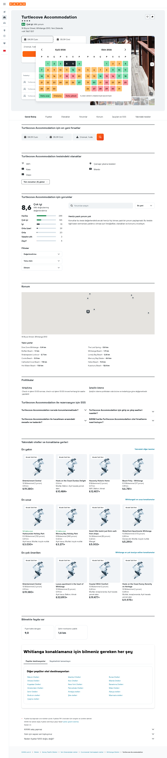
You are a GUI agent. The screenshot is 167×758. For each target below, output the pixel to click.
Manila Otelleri (115, 681)
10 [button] (60, 70)
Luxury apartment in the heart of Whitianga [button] (69, 585)
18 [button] (67, 76)
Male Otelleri (114, 688)
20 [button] (79, 76)
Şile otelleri (72, 695)
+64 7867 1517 (28, 31)
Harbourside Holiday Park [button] (33, 533)
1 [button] (47, 63)
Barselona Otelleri (116, 684)
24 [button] (60, 82)
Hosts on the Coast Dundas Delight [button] (71, 481)
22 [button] (48, 82)
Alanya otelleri (114, 691)
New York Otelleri (75, 684)
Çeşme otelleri (33, 699)
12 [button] (73, 70)
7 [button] (41, 70)
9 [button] (54, 70)
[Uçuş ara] (4, 12)
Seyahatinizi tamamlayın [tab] (60, 661)
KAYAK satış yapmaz (33, 729)
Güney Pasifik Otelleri (49, 752)
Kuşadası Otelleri (34, 684)
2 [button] (54, 63)
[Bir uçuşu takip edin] (4, 35)
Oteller (36, 752)
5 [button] (73, 63)
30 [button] (54, 88)
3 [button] (60, 63)
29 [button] (48, 88)
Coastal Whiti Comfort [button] (98, 584)
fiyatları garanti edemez (70, 722)
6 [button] (79, 63)
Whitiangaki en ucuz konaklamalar (140, 499)
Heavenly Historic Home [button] (99, 481)
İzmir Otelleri (32, 691)
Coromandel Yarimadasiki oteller (92, 752)
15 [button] (48, 76)
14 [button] (42, 76)
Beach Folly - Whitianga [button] (132, 481)
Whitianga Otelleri (113, 752)
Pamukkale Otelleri (75, 688)
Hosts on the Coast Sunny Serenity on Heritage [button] (137, 585)
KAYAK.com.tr (26, 752)
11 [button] (66, 70)
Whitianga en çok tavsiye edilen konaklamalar (135, 552)
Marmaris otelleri (116, 695)
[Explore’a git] (4, 30)
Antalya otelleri (74, 691)
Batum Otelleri (33, 677)
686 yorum (39, 24)
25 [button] (66, 82)
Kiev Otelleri (73, 681)
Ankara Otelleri (33, 681)
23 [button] (54, 82)
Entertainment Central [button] (32, 481)
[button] (4, 4)
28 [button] (41, 88)
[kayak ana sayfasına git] (17, 4)
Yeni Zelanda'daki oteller (69, 752)
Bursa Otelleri (114, 677)
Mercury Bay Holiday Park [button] (67, 533)
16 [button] (54, 76)
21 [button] (42, 82)
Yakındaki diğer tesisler (145, 449)
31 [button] (119, 88)
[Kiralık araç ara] (4, 23)
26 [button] (73, 82)
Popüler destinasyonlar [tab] (35, 661)
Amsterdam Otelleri (35, 688)
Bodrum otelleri (33, 695)
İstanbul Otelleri (74, 677)
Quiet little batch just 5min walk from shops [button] (103, 532)
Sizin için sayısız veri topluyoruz (38, 734)
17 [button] (60, 76)
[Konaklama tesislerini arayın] (4, 17)
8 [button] (48, 70)
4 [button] (66, 63)
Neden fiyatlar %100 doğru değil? (39, 738)
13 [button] (79, 70)
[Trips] (4, 43)
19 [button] (73, 76)
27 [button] (79, 82)
